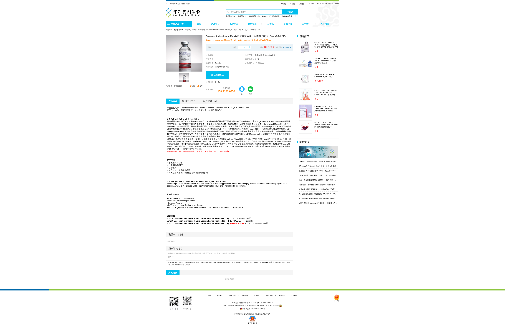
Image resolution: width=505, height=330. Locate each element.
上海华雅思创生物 (253, 16)
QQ (267, 262)
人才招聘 (324, 24)
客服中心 (288, 24)
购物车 (303, 4)
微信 (272, 262)
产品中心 (215, 24)
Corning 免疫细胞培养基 (270, 16)
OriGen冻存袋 (287, 16)
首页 (199, 24)
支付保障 (245, 295)
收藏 (193, 86)
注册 (293, 4)
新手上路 (232, 295)
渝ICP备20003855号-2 (265, 303)
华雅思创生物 (230, 16)
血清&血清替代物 (199, 30)
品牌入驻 (269, 295)
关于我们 (306, 24)
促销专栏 (252, 24)
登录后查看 (287, 47)
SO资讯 (270, 24)
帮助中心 (257, 295)
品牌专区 (234, 24)
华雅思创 (241, 16)
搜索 (290, 12)
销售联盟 (282, 295)
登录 (284, 4)
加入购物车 (217, 75)
